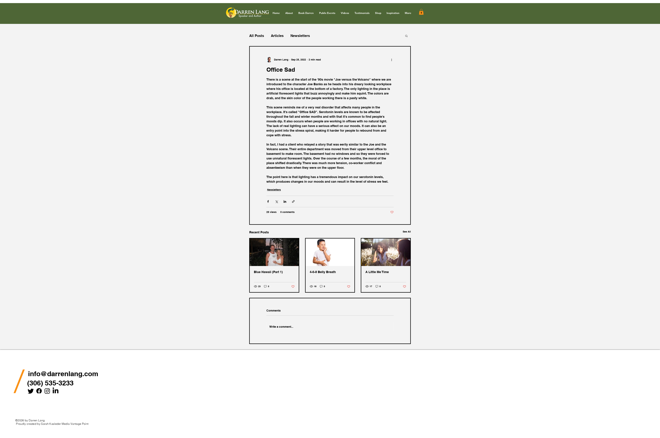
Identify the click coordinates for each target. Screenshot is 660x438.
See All (407, 231)
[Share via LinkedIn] (285, 201)
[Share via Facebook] (268, 201)
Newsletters (300, 36)
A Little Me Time (377, 272)
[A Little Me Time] (385, 252)
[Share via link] (293, 201)
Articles (277, 36)
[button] (393, 13)
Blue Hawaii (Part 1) (268, 272)
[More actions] (391, 60)
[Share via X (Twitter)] (276, 201)
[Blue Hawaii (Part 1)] (274, 252)
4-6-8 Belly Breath (323, 272)
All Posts (256, 36)
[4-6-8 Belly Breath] (330, 252)
